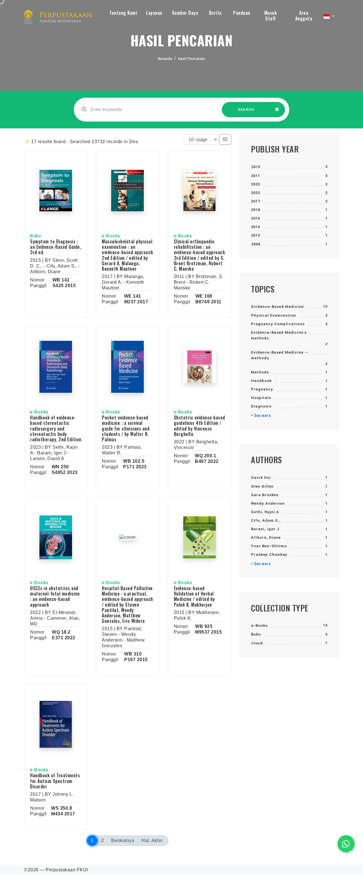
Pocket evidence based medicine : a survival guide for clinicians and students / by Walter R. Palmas (125, 428)
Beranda (165, 59)
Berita (215, 12)
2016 (255, 218)
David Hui (261, 477)
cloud (257, 643)
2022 (255, 193)
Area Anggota (304, 15)
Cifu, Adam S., (266, 520)
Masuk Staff (270, 15)
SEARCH (246, 109)
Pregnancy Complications (278, 324)
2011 (255, 176)
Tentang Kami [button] (123, 12)
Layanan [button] (154, 12)
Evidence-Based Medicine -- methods (280, 355)
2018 (255, 210)
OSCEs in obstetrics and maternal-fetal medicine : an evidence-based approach (55, 596)
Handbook (261, 381)
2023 (255, 184)
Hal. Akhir (152, 840)
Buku (256, 634)
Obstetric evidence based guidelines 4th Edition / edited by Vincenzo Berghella (199, 425)
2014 (255, 227)
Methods (260, 372)
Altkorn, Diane (266, 537)
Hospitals (261, 398)
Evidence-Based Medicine (277, 306)
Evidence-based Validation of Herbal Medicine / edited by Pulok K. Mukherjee (194, 596)
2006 (255, 244)
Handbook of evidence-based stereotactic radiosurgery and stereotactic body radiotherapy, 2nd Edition (55, 428)
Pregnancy (262, 389)
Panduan (241, 12)
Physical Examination (273, 315)
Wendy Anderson (268, 503)
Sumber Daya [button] (185, 12)
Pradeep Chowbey (269, 554)
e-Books (259, 625)
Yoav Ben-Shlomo (269, 546)
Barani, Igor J (265, 529)
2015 (255, 167)
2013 (255, 235)
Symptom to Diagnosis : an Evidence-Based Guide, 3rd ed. (55, 247)
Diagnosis (261, 406)
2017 (255, 201)
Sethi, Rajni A (265, 512)
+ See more (261, 415)
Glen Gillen (262, 486)
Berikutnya (122, 840)
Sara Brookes (264, 495)
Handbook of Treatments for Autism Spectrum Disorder (55, 781)
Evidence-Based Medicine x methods (279, 335)
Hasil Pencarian (191, 59)
